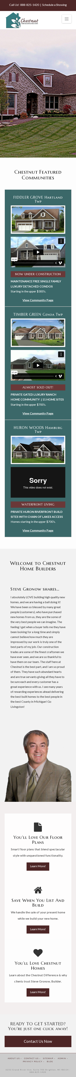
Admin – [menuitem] (63, 1058)
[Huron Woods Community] (38, 450)
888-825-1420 (29, 4)
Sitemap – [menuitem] (49, 1058)
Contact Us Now (38, 1041)
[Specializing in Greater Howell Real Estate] (22, 20)
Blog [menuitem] (50, 1061)
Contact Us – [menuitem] (32, 1058)
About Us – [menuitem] (15, 1058)
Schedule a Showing (54, 4)
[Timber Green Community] (38, 332)
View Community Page (38, 413)
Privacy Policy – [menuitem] (34, 1061)
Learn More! (38, 866)
